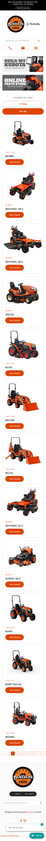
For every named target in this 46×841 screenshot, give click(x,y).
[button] (10, 48)
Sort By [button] (23, 111)
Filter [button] (24, 104)
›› (43, 753)
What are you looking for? (18, 40)
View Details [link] (14, 162)
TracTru (31, 812)
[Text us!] (37, 835)
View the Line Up (23, 8)
